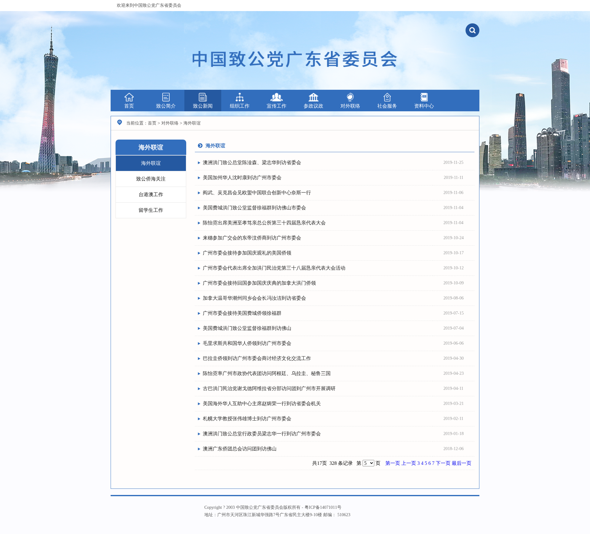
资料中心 (424, 106)
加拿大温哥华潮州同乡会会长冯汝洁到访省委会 (254, 298)
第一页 (393, 463)
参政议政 (313, 106)
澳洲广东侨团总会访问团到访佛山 (240, 448)
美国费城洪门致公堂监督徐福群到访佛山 (247, 328)
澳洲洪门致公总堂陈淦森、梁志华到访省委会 (252, 162)
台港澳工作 (151, 194)
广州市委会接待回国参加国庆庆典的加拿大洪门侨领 (259, 283)
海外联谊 (151, 163)
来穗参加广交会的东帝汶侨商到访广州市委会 (252, 237)
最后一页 (461, 463)
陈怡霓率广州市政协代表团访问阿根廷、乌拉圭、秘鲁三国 (267, 373)
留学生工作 (151, 210)
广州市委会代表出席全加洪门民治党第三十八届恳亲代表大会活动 (274, 268)
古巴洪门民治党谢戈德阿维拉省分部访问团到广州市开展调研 (269, 388)
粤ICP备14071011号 (323, 507)
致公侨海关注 (151, 178)
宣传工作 (276, 106)
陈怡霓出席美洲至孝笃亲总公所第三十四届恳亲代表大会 (264, 222)
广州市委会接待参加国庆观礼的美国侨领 (247, 252)
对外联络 (350, 106)
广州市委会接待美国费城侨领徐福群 (242, 313)
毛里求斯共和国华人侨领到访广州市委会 (247, 343)
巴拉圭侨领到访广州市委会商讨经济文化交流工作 (257, 358)
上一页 (409, 463)
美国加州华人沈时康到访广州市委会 (242, 177)
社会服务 (387, 106)
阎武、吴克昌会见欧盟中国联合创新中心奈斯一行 (257, 192)
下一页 (444, 463)
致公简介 (166, 106)
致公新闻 (203, 106)
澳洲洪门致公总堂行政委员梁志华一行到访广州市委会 (262, 433)
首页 (129, 106)
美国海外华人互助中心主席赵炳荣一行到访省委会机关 (262, 403)
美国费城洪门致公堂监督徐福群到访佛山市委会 (254, 207)
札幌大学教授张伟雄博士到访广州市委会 (247, 418)
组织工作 (240, 106)
